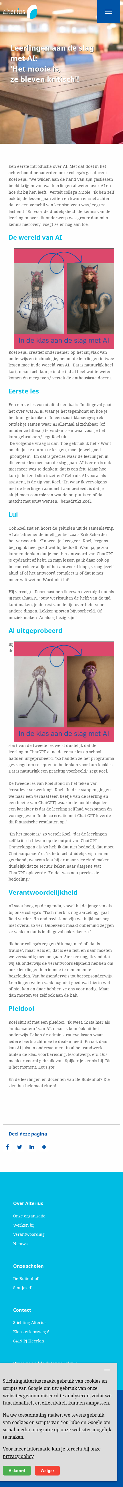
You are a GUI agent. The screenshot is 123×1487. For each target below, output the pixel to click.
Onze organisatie (29, 1216)
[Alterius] (20, 9)
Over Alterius (28, 1203)
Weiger (47, 1470)
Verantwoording (29, 1234)
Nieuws (20, 1243)
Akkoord (17, 1470)
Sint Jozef (22, 1287)
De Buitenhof (25, 1278)
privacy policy (18, 1456)
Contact (22, 1310)
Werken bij (24, 1225)
